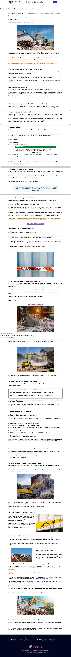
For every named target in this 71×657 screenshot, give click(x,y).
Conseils (50, 4)
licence (15, 131)
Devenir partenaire (58, 4)
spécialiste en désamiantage (48, 548)
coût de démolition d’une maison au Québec (41, 208)
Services (45, 4)
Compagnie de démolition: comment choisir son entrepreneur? (20, 9)
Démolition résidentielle (8, 333)
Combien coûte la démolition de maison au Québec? (17, 335)
